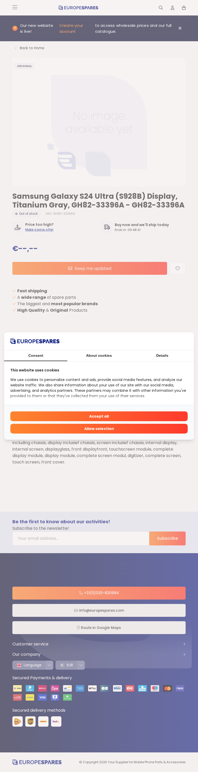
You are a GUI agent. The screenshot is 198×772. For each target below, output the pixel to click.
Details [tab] (162, 355)
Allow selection (99, 428)
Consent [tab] (35, 355)
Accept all (99, 416)
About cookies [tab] (99, 355)
